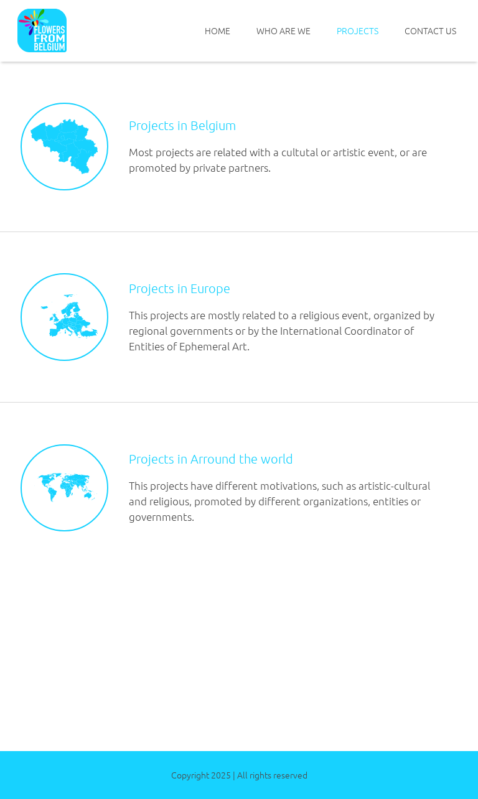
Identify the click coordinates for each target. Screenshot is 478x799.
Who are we (283, 30)
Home (217, 30)
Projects (357, 30)
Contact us (430, 30)
